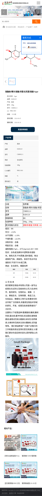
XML (38, 490)
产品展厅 (29, 27)
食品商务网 (20, 493)
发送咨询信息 (23, 129)
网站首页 (21, 27)
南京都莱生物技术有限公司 (27, 490)
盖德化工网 (12, 493)
